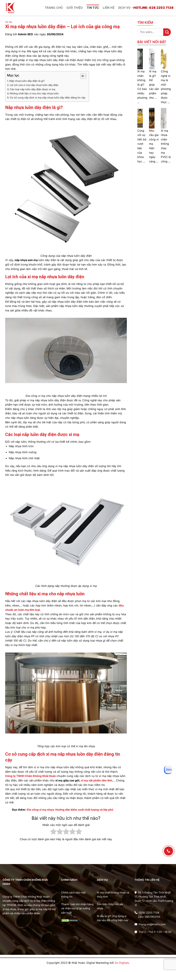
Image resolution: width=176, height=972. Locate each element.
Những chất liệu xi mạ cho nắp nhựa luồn (34, 93)
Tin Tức (93, 7)
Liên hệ (108, 7)
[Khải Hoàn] (21, 8)
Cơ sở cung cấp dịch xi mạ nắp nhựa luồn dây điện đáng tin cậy (47, 97)
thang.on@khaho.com (152, 924)
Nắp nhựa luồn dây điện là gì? (27, 80)
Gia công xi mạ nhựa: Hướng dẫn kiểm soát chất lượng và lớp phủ (70, 809)
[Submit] (167, 32)
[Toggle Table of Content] (81, 76)
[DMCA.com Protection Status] (69, 920)
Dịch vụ (124, 7)
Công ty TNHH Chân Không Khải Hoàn (30, 776)
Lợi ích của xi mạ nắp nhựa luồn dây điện (34, 85)
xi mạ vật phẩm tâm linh (96, 780)
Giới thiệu (75, 7)
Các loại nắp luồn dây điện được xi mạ (32, 89)
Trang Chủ (54, 7)
